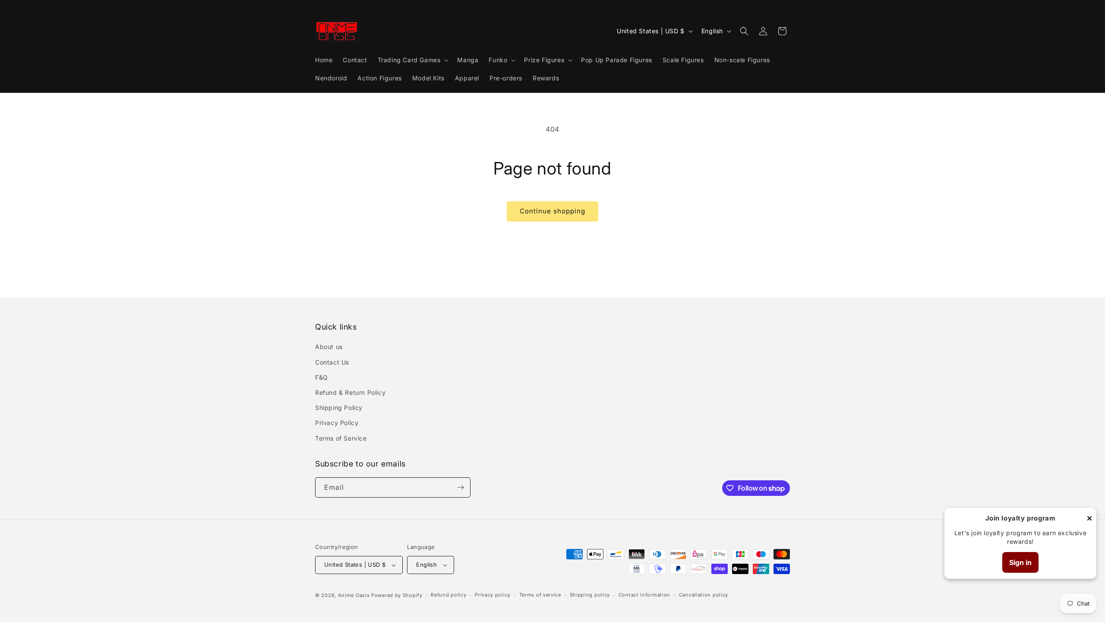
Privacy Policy (336, 422)
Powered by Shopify (397, 595)
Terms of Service (341, 438)
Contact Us (332, 362)
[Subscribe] (460, 487)
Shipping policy (590, 595)
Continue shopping (552, 211)
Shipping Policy (339, 407)
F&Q (321, 377)
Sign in (1020, 562)
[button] (412, 60)
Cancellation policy (703, 595)
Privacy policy (493, 595)
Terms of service (540, 595)
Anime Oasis (354, 595)
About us (329, 346)
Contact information (644, 595)
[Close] (1089, 519)
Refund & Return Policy (350, 392)
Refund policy (448, 595)
